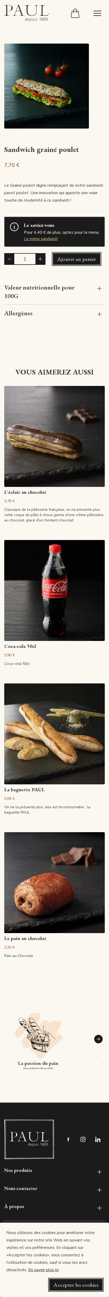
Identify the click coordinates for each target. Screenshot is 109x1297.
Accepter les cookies (75, 1284)
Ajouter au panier (76, 259)
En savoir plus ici (43, 1270)
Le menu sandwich (41, 239)
